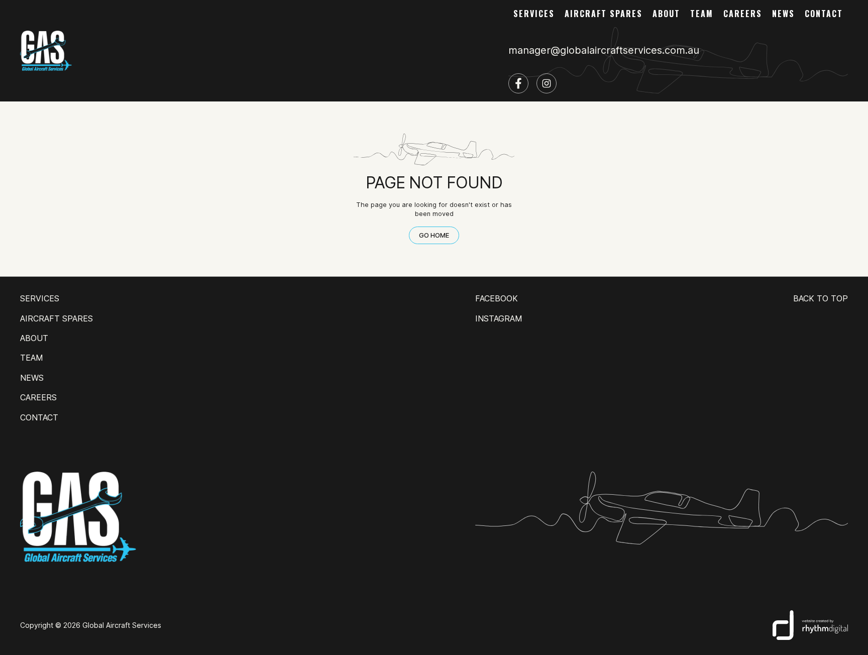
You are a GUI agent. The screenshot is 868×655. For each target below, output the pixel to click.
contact (824, 13)
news (783, 13)
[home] (46, 51)
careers (742, 13)
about (666, 13)
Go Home (434, 235)
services (534, 13)
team (701, 13)
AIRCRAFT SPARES (603, 13)
